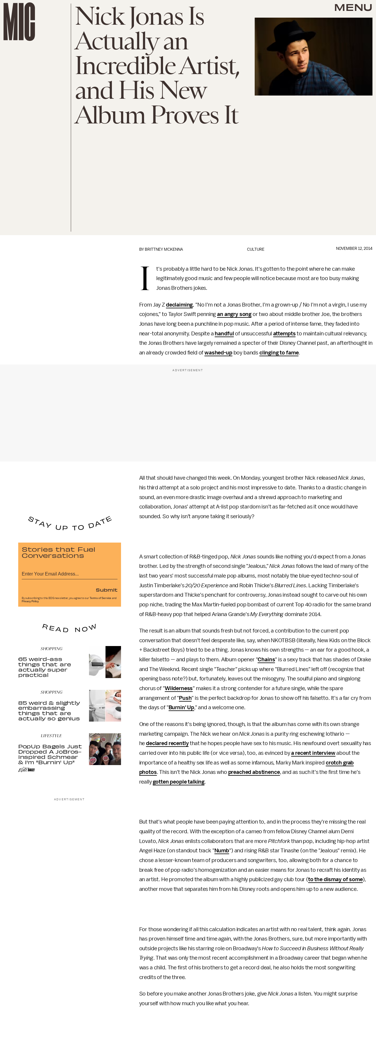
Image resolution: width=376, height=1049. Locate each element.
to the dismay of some (335, 879)
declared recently (167, 743)
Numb (221, 851)
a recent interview (313, 753)
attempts (284, 334)
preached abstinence (254, 772)
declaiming (179, 305)
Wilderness (179, 688)
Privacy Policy (30, 601)
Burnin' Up (181, 707)
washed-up (218, 353)
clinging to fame (278, 353)
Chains (266, 659)
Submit (107, 590)
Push (185, 698)
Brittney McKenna (164, 249)
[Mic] (19, 21)
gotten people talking (178, 782)
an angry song (234, 314)
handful (224, 334)
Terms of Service (100, 598)
